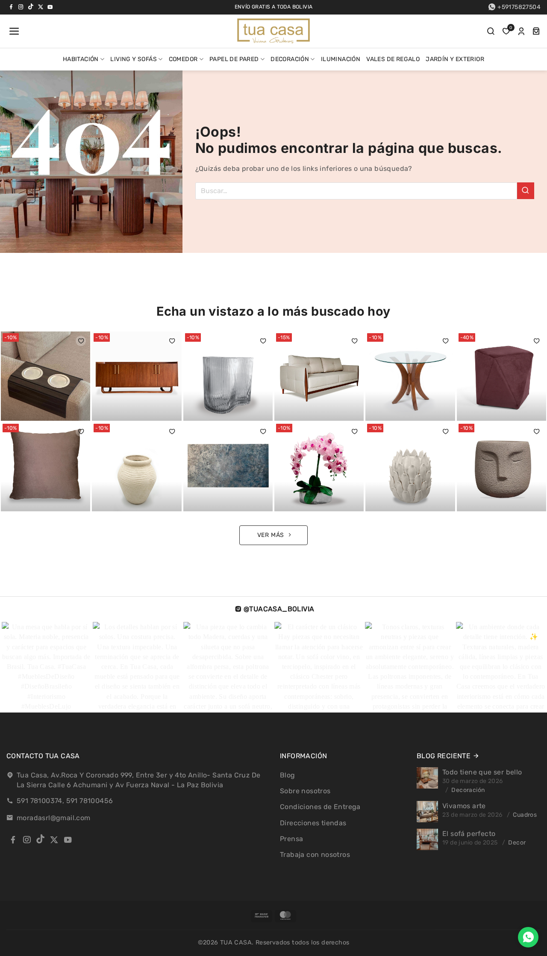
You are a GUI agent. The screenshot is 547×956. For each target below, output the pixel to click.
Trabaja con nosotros (315, 854)
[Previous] (21, 667)
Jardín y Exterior (455, 59)
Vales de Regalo (393, 59)
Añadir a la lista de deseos (81, 341)
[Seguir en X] (41, 6)
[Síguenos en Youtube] (50, 6)
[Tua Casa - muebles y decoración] (273, 31)
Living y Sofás (133, 59)
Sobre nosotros (305, 791)
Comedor (183, 59)
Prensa (291, 839)
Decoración (290, 59)
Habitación (81, 59)
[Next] (520, 667)
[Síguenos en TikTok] (31, 6)
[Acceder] (521, 31)
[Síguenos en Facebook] (11, 6)
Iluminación (340, 59)
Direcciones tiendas (313, 823)
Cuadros (525, 814)
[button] (13, 31)
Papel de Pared (234, 59)
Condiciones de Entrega (320, 807)
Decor (517, 842)
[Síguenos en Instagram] (21, 6)
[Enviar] (525, 190)
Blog (287, 775)
